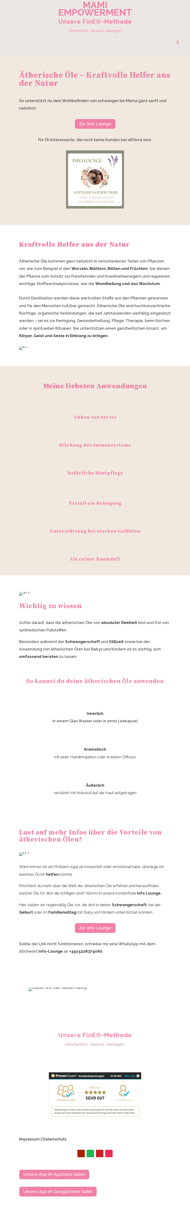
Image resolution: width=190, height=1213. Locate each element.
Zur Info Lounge (95, 123)
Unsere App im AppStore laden (54, 1174)
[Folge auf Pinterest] (99, 1153)
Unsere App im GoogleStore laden (57, 1191)
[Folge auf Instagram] (109, 1153)
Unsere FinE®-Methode (95, 21)
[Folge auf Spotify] (90, 1153)
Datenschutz (55, 1139)
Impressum (29, 1139)
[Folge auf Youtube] (81, 1153)
